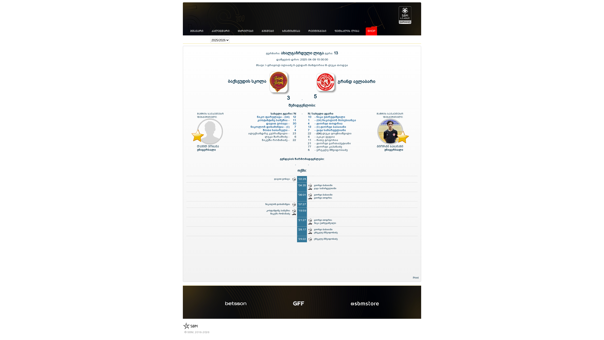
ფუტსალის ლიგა (347, 31)
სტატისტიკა (291, 31)
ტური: (329, 53)
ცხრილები (245, 31)
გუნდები (268, 31)
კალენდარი (221, 31)
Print (416, 277)
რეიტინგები (317, 31)
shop (371, 31)
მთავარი (196, 31)
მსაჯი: (260, 65)
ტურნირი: (273, 53)
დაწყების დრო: (288, 59)
